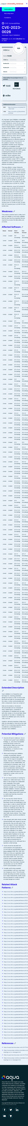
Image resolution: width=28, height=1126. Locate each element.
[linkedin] (17, 1110)
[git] (11, 1116)
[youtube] (5, 1116)
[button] (26, 3)
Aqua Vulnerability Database (12, 4)
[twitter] (11, 1110)
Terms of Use (13, 1104)
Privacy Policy (5, 1104)
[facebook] (5, 1110)
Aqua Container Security (10, 1078)
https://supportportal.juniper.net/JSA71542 (16, 1047)
